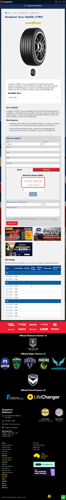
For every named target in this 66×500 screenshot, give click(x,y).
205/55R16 (9, 276)
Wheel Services (6, 470)
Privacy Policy (38, 219)
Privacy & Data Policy (11, 497)
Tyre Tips (4, 453)
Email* (8, 158)
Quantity (45, 142)
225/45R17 (9, 289)
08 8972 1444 (10, 421)
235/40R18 (9, 310)
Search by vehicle (29, 263)
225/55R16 (9, 279)
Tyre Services (5, 468)
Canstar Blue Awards (38, 445)
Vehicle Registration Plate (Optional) (16, 202)
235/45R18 (9, 313)
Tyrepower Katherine (34, 6)
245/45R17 (9, 298)
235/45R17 (9, 295)
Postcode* (9, 163)
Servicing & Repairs (7, 466)
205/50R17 (9, 286)
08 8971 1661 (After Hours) (12, 424)
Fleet (3, 479)
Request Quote (12, 223)
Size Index (36, 443)
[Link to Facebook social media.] (49, 496)
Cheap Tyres (36, 449)
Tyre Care (4, 451)
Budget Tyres (36, 447)
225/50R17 (9, 292)
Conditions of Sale (21, 497)
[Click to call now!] (56, 2)
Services (4, 462)
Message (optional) (11, 207)
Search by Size (6, 447)
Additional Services (7, 472)
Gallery (4, 481)
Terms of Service (49, 219)
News (4, 483)
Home (8, 13)
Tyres (3, 443)
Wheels (4, 456)
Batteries (4, 464)
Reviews (5, 487)
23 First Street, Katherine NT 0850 (13, 417)
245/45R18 (9, 316)
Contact (4, 477)
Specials (4, 474)
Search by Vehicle (7, 445)
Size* (7, 142)
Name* (8, 147)
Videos (4, 485)
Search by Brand (6, 449)
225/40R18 (9, 304)
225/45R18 (9, 307)
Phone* (8, 152)
